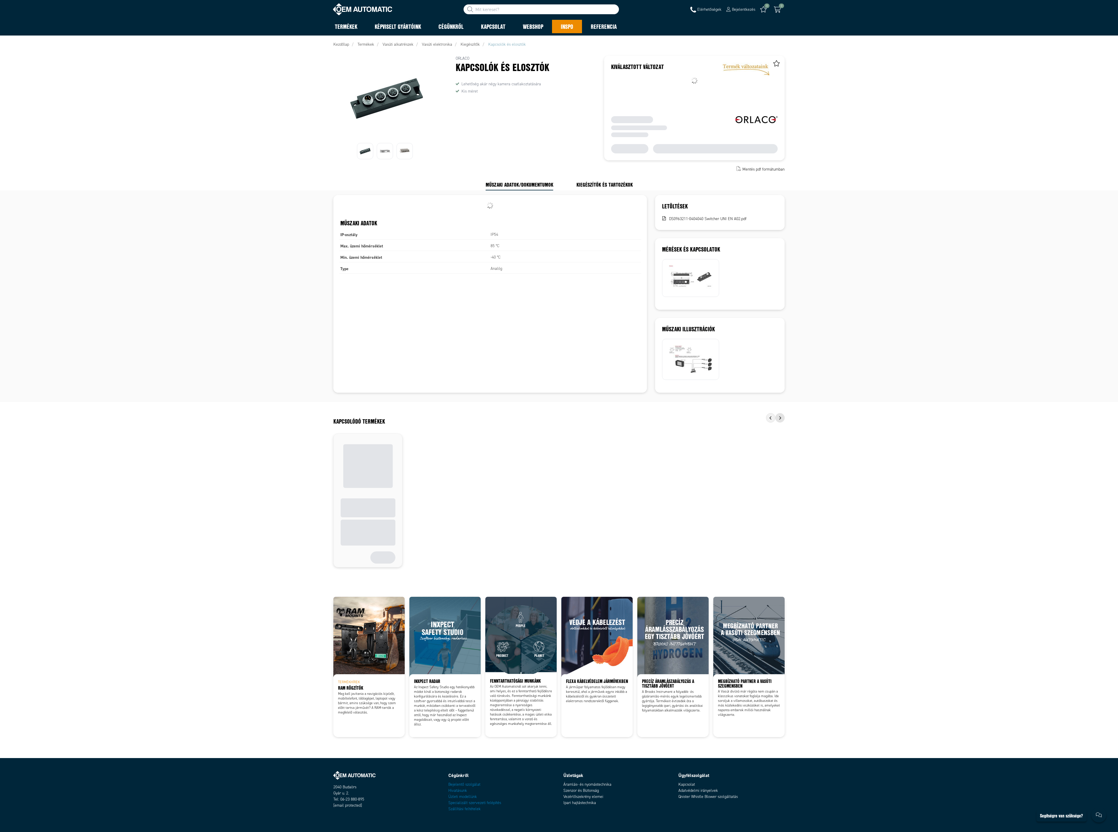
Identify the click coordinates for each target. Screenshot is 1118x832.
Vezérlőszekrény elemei (583, 796)
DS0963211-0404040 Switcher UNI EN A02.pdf (707, 218)
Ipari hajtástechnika (579, 802)
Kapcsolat (686, 784)
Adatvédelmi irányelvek (698, 790)
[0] (777, 9)
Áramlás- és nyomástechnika (587, 784)
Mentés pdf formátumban (763, 169)
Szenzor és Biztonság (581, 790)
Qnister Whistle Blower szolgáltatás (708, 796)
